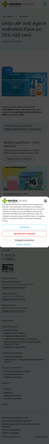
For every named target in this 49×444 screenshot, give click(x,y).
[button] (45, 201)
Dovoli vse (24, 227)
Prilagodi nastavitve (24, 240)
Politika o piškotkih (23, 244)
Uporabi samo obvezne (24, 233)
